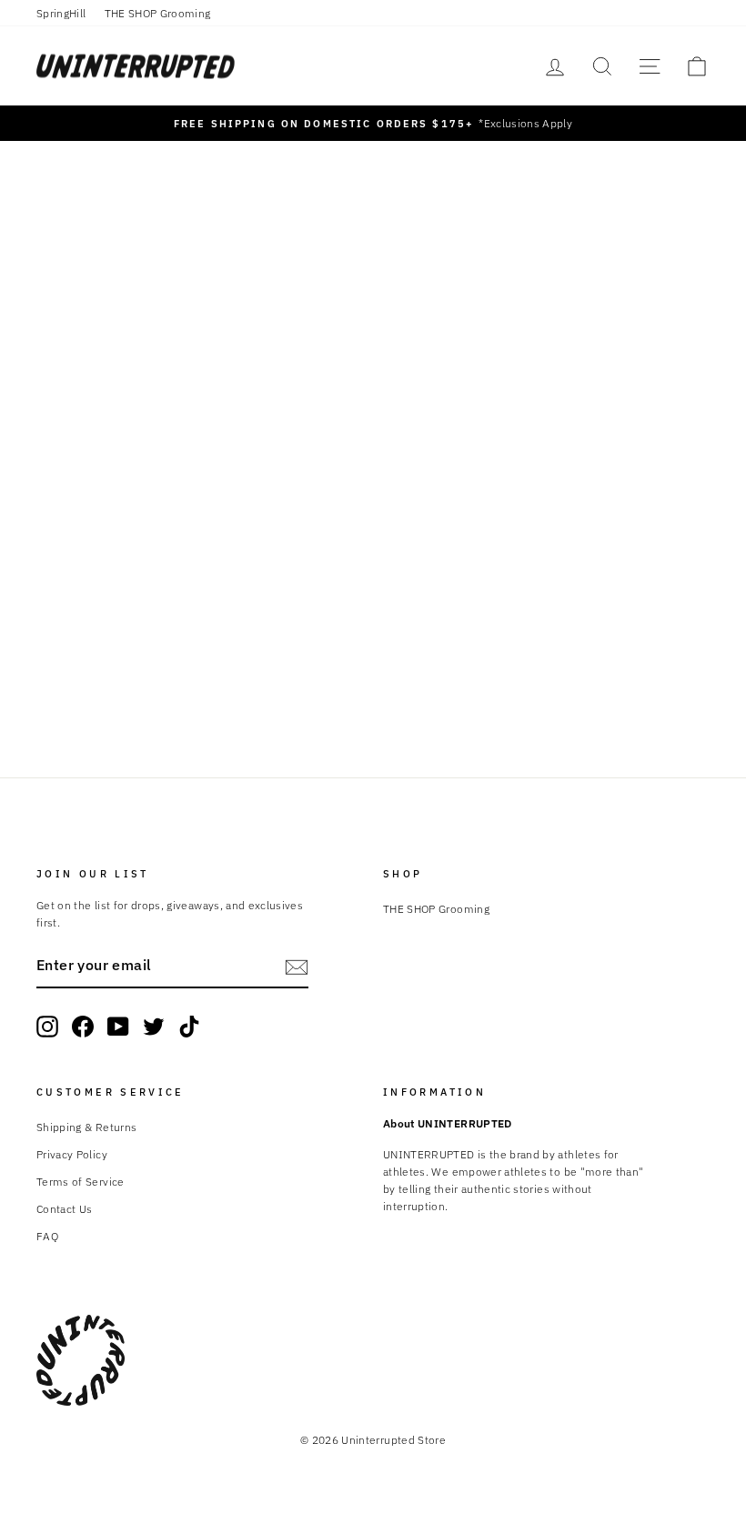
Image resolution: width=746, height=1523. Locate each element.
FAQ (47, 1236)
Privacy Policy (71, 1154)
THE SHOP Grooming (158, 13)
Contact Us (64, 1209)
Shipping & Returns (86, 1127)
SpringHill (61, 13)
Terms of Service (80, 1181)
